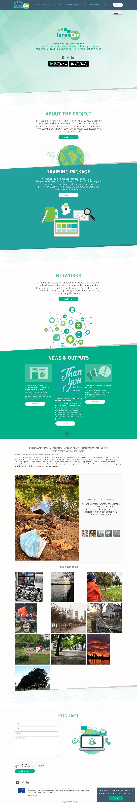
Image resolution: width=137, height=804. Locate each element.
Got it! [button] (116, 798)
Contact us (94, 5)
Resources (58, 5)
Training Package (73, 5)
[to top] (116, 782)
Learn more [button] (126, 793)
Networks (47, 5)
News (85, 5)
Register (106, 5)
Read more (68, 137)
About (37, 5)
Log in (117, 5)
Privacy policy (32, 795)
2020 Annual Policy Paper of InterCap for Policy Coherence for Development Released (37, 387)
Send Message (24, 771)
